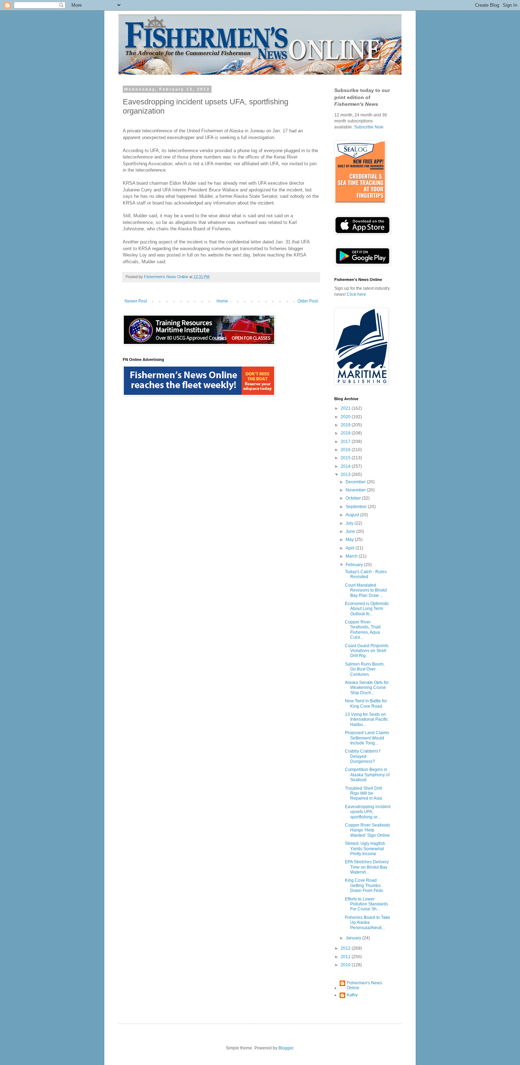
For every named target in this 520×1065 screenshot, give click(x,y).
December (356, 481)
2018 (346, 433)
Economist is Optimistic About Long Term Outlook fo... (367, 608)
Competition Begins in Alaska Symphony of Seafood (367, 774)
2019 (346, 424)
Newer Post (136, 301)
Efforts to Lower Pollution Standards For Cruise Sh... (366, 904)
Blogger (285, 1048)
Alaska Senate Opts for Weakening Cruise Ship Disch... (367, 687)
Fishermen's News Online (364, 985)
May (350, 539)
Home (222, 301)
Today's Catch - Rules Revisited (366, 574)
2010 (346, 964)
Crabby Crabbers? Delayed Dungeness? (363, 756)
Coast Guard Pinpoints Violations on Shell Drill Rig (366, 650)
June (351, 531)
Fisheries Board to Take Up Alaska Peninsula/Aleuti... (367, 922)
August (353, 514)
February (355, 564)
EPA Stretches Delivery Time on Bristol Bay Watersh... (367, 867)
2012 (346, 948)
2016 (346, 449)
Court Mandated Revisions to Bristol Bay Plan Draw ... (366, 590)
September (357, 506)
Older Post (307, 301)
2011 (346, 956)
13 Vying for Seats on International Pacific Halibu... (366, 719)
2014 (346, 466)
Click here (356, 294)
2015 (346, 457)
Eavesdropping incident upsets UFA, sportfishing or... (368, 811)
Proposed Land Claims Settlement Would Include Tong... (367, 738)
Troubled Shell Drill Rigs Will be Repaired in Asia (363, 793)
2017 (346, 441)
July (350, 523)
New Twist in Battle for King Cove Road (366, 703)
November (356, 490)
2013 (346, 474)
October (354, 498)
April (351, 548)
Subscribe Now (368, 127)
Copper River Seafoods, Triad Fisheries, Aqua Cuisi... (363, 630)
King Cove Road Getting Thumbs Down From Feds (364, 885)
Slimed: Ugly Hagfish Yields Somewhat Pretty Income (365, 848)
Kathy (352, 994)
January (354, 938)
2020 (346, 416)
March (352, 556)
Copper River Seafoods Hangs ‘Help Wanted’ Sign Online (367, 830)
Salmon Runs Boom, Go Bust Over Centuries (365, 669)
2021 (346, 408)
